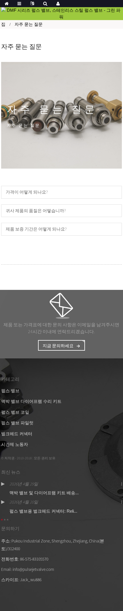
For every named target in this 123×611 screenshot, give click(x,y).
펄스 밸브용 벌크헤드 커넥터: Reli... (43, 511)
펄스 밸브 (10, 390)
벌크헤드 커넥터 (16, 433)
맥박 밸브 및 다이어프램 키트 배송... (44, 492)
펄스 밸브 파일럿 (17, 422)
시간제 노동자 (14, 444)
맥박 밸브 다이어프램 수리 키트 (31, 401)
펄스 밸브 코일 (15, 412)
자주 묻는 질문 (29, 24)
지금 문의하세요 (58, 345)
